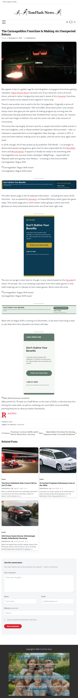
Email (43, 596)
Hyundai (69, 280)
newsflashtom (31, 38)
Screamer (61, 96)
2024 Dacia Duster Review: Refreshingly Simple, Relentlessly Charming (18, 537)
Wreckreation (17, 151)
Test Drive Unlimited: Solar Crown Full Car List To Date (19, 484)
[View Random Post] (67, 22)
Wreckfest (70, 148)
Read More (12, 413)
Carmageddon (12, 424)
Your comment (10, 573)
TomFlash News (46, 649)
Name (6, 596)
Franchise (20, 424)
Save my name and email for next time (21, 620)
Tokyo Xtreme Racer (20, 92)
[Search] (74, 22)
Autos (10, 422)
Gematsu (32, 199)
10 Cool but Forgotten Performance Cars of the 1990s (57, 484)
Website (11, 608)
